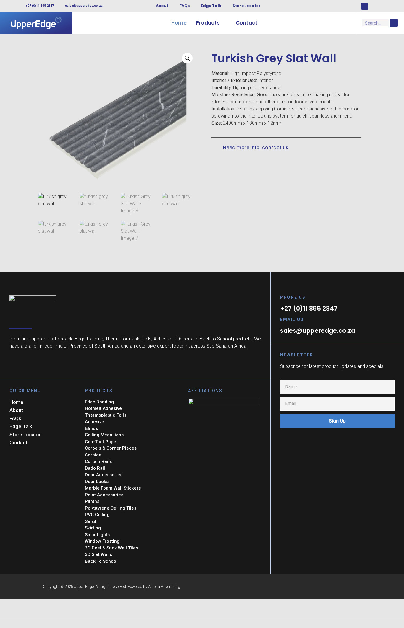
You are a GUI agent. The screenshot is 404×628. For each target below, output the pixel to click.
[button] (187, 58)
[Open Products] (223, 23)
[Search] (393, 23)
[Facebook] (364, 6)
